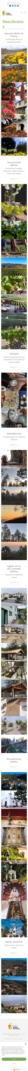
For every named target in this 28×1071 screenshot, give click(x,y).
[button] (25, 1044)
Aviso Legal (7, 1039)
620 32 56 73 (17, 2)
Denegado (14, 1063)
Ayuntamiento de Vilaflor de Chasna (17, 1035)
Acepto (14, 1059)
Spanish (17, 1069)
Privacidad (14, 1039)
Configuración (14, 1067)
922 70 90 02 (11, 2)
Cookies (21, 1039)
